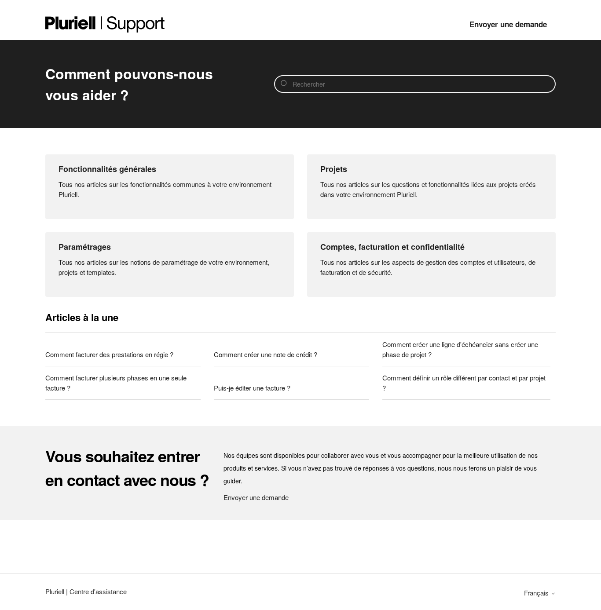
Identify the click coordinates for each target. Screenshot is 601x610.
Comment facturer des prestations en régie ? (109, 354)
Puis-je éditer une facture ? (252, 387)
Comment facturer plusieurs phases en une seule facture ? (116, 382)
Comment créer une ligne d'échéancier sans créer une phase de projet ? (460, 349)
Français (537, 592)
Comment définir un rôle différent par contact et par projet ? (464, 382)
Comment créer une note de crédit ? (265, 354)
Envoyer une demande (508, 24)
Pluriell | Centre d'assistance (86, 591)
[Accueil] (105, 24)
